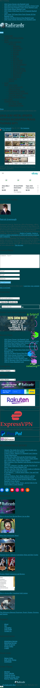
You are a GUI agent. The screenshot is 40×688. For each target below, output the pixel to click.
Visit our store (6, 130)
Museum (7, 672)
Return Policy (8, 658)
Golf (15, 56)
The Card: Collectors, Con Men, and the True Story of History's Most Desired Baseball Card (20, 466)
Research (17, 77)
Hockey (16, 52)
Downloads (8, 662)
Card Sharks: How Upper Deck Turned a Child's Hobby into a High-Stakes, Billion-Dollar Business (21, 459)
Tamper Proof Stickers (18, 93)
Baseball (17, 46)
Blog (12, 41)
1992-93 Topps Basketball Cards (14, 362)
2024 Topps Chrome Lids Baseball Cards (16, 4)
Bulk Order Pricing (10, 660)
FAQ (5, 626)
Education (17, 63)
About (6, 624)
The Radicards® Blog (9, 685)
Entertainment (20, 65)
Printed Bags (14, 89)
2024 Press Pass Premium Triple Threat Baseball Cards (21, 7)
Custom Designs (16, 95)
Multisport (18, 61)
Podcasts (13, 79)
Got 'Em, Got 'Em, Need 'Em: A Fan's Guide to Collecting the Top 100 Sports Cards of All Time (22, 470)
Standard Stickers (17, 91)
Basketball (18, 48)
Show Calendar (9, 673)
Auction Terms (15, 104)
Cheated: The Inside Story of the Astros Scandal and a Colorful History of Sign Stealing (20, 451)
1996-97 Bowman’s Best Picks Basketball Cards (18, 360)
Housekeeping (19, 69)
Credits (6, 648)
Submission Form (16, 106)
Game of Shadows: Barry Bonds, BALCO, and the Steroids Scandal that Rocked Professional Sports (19, 476)
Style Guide (8, 629)
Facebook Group (9, 675)
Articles (12, 44)
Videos (11, 81)
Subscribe (14, 37)
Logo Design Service (17, 97)
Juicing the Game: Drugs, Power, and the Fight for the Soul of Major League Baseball (20, 483)
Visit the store (19, 245)
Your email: (3, 296)
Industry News (19, 71)
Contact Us (7, 631)
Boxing (16, 54)
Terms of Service (9, 645)
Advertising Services (10, 641)
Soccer (16, 59)
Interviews (17, 73)
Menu (1, 32)
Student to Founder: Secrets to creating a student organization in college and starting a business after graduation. (19, 234)
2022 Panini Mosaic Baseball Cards (14, 9)
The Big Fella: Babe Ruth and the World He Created (20, 457)
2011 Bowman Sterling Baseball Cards (15, 358)
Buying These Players (11, 678)
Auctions (11, 101)
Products (17, 75)
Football (17, 50)
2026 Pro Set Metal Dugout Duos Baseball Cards (19, 18)
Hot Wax (16, 67)
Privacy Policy (8, 646)
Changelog (7, 628)
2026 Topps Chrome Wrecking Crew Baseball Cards (20, 19)
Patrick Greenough (5, 128)
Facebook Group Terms (11, 677)
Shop (11, 84)
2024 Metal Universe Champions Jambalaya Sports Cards (21, 6)
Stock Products (16, 87)
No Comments (25, 128)
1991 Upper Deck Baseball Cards (14, 357)
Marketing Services (10, 643)
